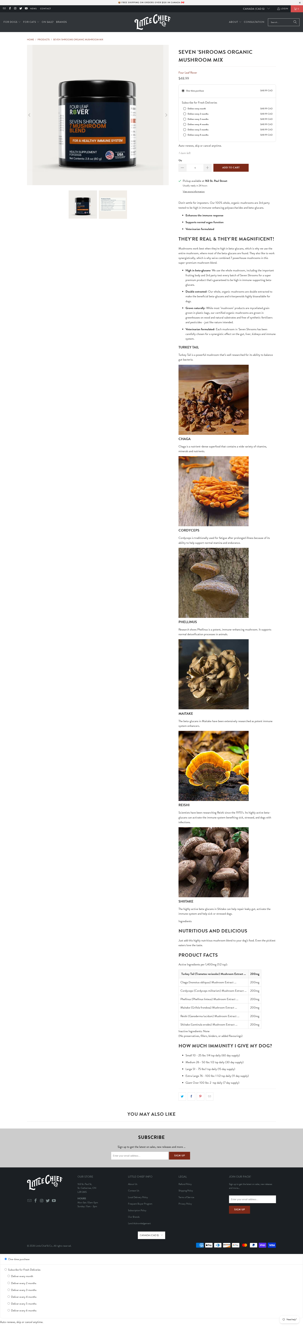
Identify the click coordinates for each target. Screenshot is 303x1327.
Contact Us (133, 1190)
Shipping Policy (186, 1190)
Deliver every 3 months (23, 1290)
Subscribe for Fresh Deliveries (24, 1270)
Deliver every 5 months (23, 1304)
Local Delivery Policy (138, 1197)
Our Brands (134, 1217)
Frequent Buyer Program (140, 1204)
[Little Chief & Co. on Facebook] (9, 8)
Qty (180, 160)
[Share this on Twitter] (182, 1096)
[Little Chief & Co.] (152, 22)
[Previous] (29, 115)
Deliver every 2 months (23, 1283)
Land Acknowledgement (139, 1223)
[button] (12, 22)
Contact (45, 8)
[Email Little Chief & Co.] (4, 8)
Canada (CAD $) (254, 9)
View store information (194, 191)
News (33, 8)
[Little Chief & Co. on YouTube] (26, 8)
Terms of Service (186, 1197)
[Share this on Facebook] (191, 1096)
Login (284, 8)
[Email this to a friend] (209, 1096)
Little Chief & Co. (44, 1246)
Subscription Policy (137, 1210)
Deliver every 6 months (23, 1310)
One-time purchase (18, 1259)
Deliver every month (21, 1276)
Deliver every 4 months (23, 1297)
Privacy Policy (185, 1204)
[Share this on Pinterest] (200, 1096)
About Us (132, 1184)
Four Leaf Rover (188, 72)
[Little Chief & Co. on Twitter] (20, 8)
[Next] (166, 115)
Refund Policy (185, 1184)
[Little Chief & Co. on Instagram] (15, 8)
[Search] (295, 22)
